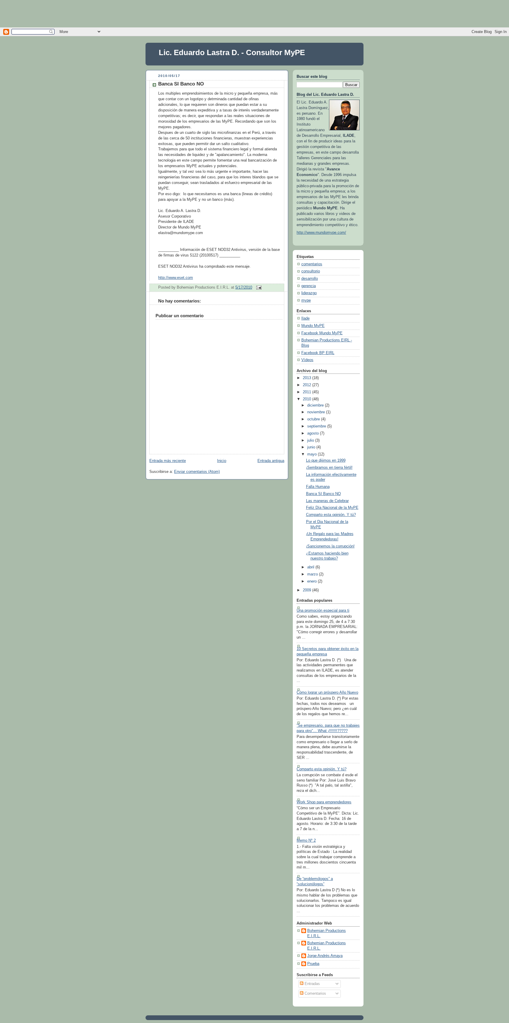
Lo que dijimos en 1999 (326, 460)
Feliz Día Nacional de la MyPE (332, 508)
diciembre (316, 405)
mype (306, 300)
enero (312, 581)
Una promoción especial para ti (323, 610)
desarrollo (309, 279)
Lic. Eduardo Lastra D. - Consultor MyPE (232, 52)
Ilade (305, 318)
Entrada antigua (270, 461)
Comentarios (314, 993)
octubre (314, 419)
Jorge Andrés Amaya (325, 956)
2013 (307, 378)
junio (311, 447)
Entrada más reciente (167, 461)
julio (311, 440)
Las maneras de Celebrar (327, 501)
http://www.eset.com (175, 278)
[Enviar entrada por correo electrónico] (258, 287)
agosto (313, 433)
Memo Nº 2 (306, 840)
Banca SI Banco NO (181, 84)
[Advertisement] (254, 13)
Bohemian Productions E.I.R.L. (326, 933)
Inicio (221, 461)
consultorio (310, 271)
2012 (307, 385)
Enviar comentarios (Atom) (197, 472)
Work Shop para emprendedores (324, 802)
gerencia (308, 286)
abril (311, 567)
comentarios (311, 264)
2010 (307, 399)
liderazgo (309, 293)
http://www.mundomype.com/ (321, 233)
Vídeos (307, 360)
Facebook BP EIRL (317, 353)
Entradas (311, 984)
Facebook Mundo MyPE (322, 333)
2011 (307, 392)
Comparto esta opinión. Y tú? (331, 515)
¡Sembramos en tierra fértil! (329, 468)
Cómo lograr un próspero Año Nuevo (327, 692)
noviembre (316, 412)
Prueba (313, 964)
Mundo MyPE (313, 326)
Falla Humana (318, 487)
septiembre (317, 426)
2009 (307, 590)
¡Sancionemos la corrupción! (330, 546)
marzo (313, 574)
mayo (312, 454)
